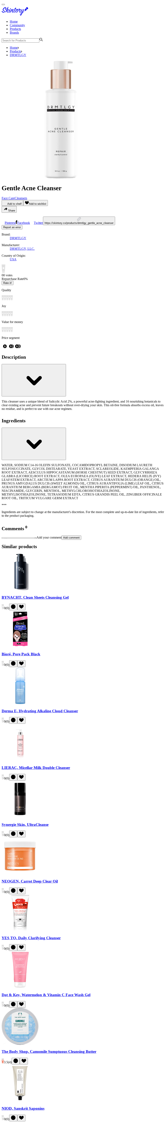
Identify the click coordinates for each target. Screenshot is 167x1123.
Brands (14, 32)
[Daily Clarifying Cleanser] (20, 930)
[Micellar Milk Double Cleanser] (20, 759)
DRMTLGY (18, 55)
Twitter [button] (38, 223)
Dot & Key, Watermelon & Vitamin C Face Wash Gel (46, 995)
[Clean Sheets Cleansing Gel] (20, 589)
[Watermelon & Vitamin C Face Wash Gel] (20, 987)
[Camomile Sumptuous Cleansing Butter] (20, 1044)
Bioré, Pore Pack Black (21, 654)
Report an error (12, 227)
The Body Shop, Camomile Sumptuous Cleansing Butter (49, 1051)
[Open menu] (3, 4)
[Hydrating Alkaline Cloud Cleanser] (20, 703)
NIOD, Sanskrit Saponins (23, 1108)
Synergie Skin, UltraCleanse (25, 824)
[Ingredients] (34, 444)
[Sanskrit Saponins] (20, 1100)
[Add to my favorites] (21, 607)
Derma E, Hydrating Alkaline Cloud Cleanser (40, 711)
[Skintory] (16, 14)
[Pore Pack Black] (20, 646)
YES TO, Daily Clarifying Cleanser (31, 938)
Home (14, 21)
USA (13, 259)
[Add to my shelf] (13, 607)
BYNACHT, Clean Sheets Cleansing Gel (35, 597)
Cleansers (21, 198)
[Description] (34, 380)
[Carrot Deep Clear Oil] (20, 873)
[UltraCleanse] (20, 816)
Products (15, 29)
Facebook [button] (23, 223)
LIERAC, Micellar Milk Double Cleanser (36, 768)
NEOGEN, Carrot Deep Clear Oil (30, 881)
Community (17, 25)
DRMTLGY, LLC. (22, 248)
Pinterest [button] (10, 223)
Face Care (8, 198)
